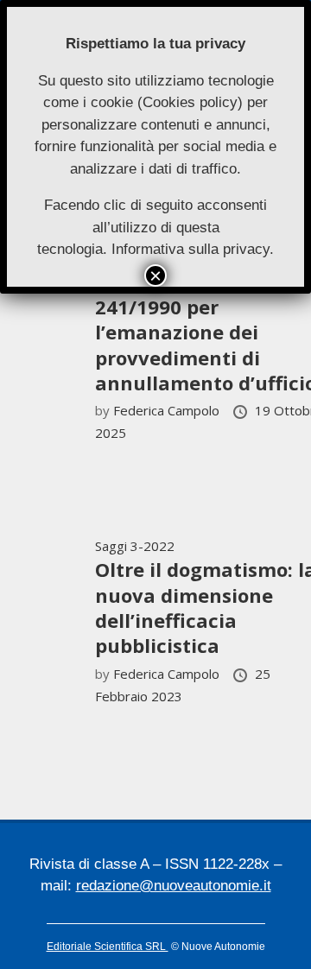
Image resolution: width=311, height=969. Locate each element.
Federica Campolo (168, 410)
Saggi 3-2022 (135, 545)
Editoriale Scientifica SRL (107, 946)
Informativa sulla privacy (190, 249)
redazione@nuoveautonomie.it (173, 885)
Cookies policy (190, 102)
